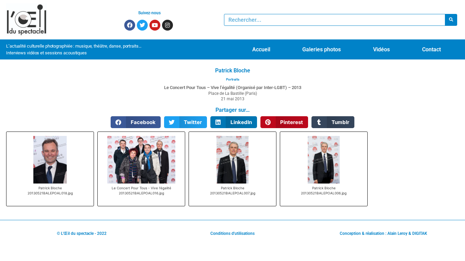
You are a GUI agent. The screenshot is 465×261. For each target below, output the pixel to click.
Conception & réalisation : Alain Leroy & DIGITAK (383, 233)
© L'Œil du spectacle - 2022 (82, 233)
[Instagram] (167, 25)
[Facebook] (129, 25)
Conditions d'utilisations (232, 233)
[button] (136, 122)
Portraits (232, 79)
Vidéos (381, 49)
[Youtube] (154, 25)
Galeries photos (321, 49)
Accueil (261, 49)
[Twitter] (142, 25)
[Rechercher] (451, 19)
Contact (431, 49)
